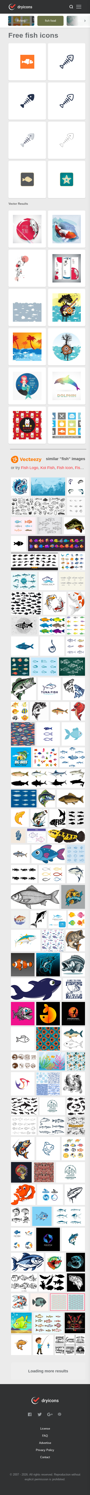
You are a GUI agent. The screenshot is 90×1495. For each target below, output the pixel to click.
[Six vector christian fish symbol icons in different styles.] (52, 874)
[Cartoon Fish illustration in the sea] (21, 1323)
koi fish (47, 468)
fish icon (65, 468)
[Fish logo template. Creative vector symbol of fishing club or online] (50, 1194)
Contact (45, 1457)
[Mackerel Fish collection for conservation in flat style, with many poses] (24, 581)
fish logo (29, 468)
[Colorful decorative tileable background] (53, 940)
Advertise (45, 1443)
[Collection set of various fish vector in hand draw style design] (72, 666)
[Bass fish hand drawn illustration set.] (49, 525)
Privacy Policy (45, 1450)
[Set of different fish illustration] (48, 778)
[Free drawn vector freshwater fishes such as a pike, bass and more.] (51, 1126)
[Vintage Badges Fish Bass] (24, 1061)
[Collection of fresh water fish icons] (72, 581)
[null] (20, 486)
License (45, 1428)
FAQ (45, 1435)
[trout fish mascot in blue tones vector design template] (48, 964)
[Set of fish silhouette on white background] (52, 1282)
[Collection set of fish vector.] (44, 666)
